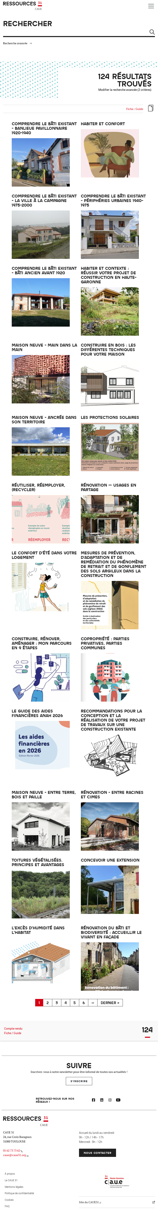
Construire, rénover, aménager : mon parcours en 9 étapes (42, 643)
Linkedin (102, 1101)
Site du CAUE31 (89, 1202)
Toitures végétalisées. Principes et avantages (38, 862)
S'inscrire (79, 1081)
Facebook (93, 1101)
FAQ (7, 1206)
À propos (10, 1173)
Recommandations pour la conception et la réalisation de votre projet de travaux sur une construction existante (113, 720)
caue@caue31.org (14, 1155)
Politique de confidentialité (19, 1193)
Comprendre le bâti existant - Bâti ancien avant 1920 (44, 270)
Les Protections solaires (110, 417)
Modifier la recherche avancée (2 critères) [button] (124, 90)
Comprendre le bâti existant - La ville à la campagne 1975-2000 (44, 200)
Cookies (9, 1199)
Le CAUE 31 (11, 1180)
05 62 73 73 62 (11, 1150)
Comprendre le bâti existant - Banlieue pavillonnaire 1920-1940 (44, 128)
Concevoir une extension (110, 860)
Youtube (118, 1101)
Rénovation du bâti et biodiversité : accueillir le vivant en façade (111, 932)
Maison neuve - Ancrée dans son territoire (44, 419)
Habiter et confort (103, 123)
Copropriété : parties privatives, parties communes (105, 643)
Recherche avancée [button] (15, 43)
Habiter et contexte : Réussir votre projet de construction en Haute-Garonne (108, 275)
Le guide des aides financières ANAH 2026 (37, 713)
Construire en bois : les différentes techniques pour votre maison (108, 349)
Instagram (110, 1101)
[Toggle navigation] (151, 6)
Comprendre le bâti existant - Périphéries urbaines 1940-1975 (113, 200)
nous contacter (98, 1152)
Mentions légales (14, 1186)
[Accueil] (23, 6)
